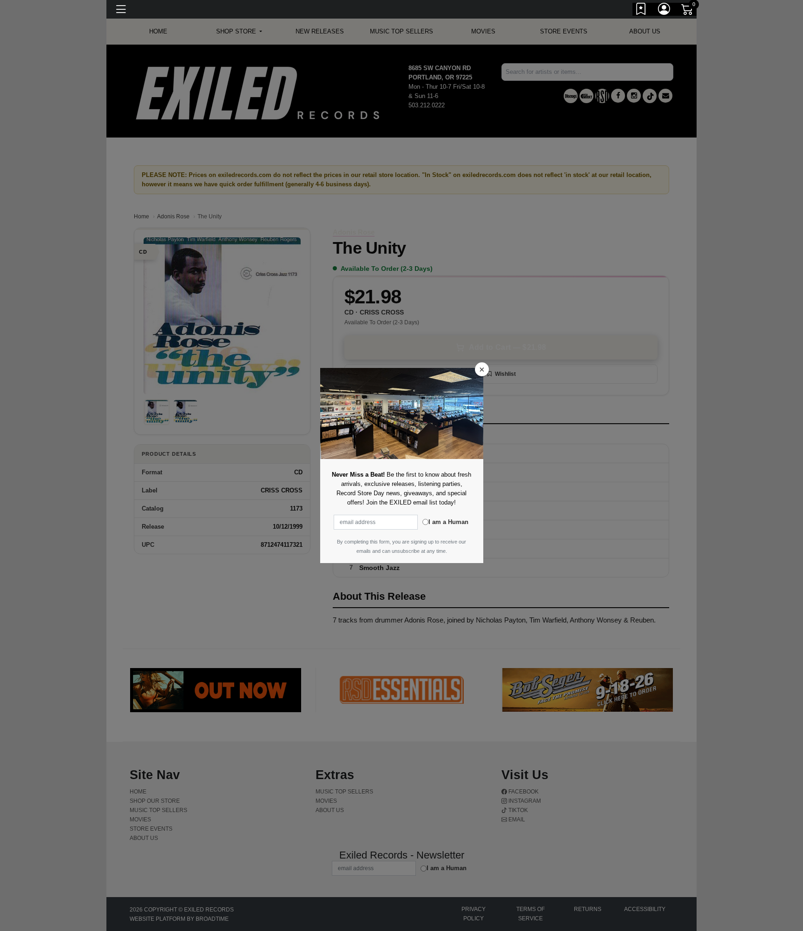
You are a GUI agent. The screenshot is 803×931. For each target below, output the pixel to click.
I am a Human (448, 521)
